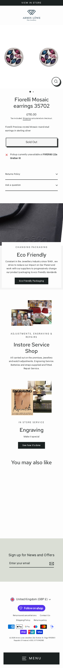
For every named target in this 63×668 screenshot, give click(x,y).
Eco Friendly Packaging (31, 281)
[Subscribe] (51, 564)
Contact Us (45, 615)
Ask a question (13, 185)
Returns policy (40, 620)
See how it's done (31, 445)
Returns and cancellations (24, 615)
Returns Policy (12, 174)
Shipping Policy (23, 620)
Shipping (27, 118)
